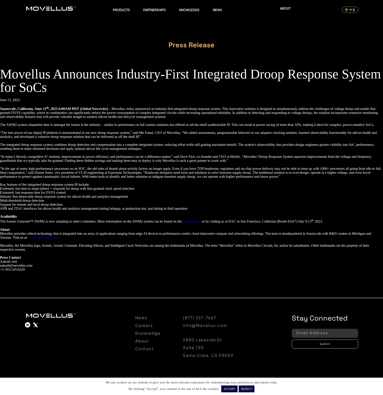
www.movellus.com (42, 237)
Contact (144, 348)
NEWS (217, 10)
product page (192, 221)
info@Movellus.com (205, 325)
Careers (144, 325)
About (142, 340)
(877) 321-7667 (199, 317)
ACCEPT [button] (229, 389)
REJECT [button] (246, 389)
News (141, 317)
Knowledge (148, 333)
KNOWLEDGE (189, 10)
